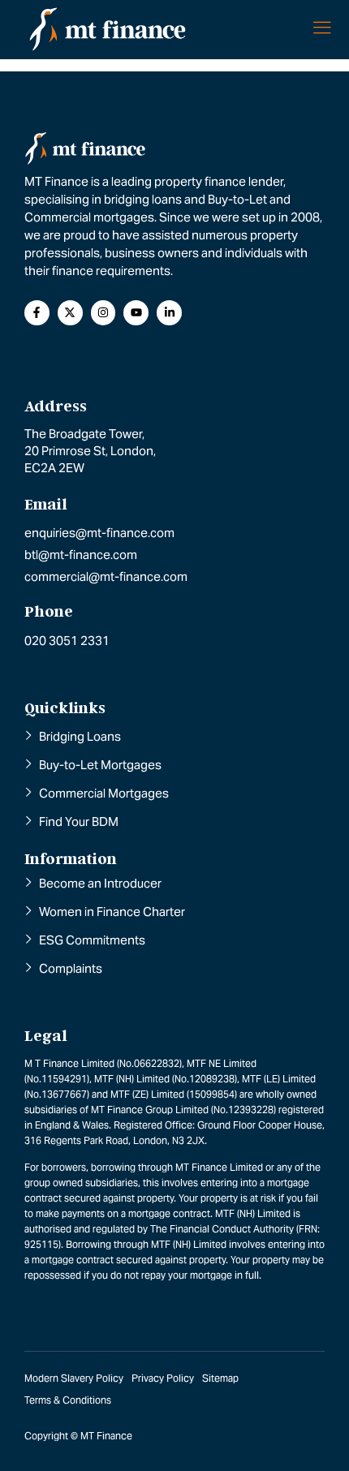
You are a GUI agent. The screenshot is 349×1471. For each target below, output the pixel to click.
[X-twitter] (70, 312)
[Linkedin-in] (169, 312)
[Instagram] (103, 312)
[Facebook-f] (37, 312)
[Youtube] (136, 312)
